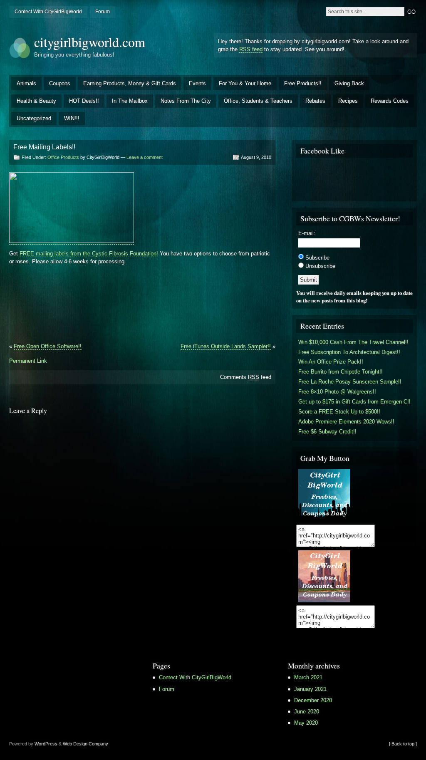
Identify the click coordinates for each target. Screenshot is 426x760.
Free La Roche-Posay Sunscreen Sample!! (349, 382)
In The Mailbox (130, 101)
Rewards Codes (390, 101)
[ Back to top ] (403, 743)
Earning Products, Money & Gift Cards (129, 83)
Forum (102, 12)
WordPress (46, 743)
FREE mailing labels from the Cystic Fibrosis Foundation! (89, 253)
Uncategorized (34, 118)
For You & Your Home (245, 83)
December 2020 (313, 700)
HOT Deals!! (84, 101)
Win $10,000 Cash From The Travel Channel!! (353, 342)
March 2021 (308, 677)
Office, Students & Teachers (258, 101)
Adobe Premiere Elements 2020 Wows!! (346, 421)
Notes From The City (186, 101)
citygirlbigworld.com (89, 42)
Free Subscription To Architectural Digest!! (349, 352)
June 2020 (306, 711)
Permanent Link (28, 361)
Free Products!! (303, 83)
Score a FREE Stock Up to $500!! (339, 411)
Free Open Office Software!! (48, 346)
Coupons (59, 83)
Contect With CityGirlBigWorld (48, 12)
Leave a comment (144, 157)
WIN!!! (71, 118)
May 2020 (306, 723)
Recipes (348, 101)
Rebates (315, 101)
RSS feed (251, 49)
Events (197, 83)
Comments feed (245, 377)
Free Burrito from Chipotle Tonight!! (340, 372)
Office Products (63, 157)
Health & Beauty (36, 101)
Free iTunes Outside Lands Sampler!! (226, 346)
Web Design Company (85, 743)
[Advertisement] (106, 285)
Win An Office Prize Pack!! (330, 362)
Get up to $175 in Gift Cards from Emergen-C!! (354, 402)
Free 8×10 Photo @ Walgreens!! (337, 392)
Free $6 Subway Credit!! (327, 431)
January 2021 (310, 689)
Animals (26, 83)
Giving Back (349, 83)
